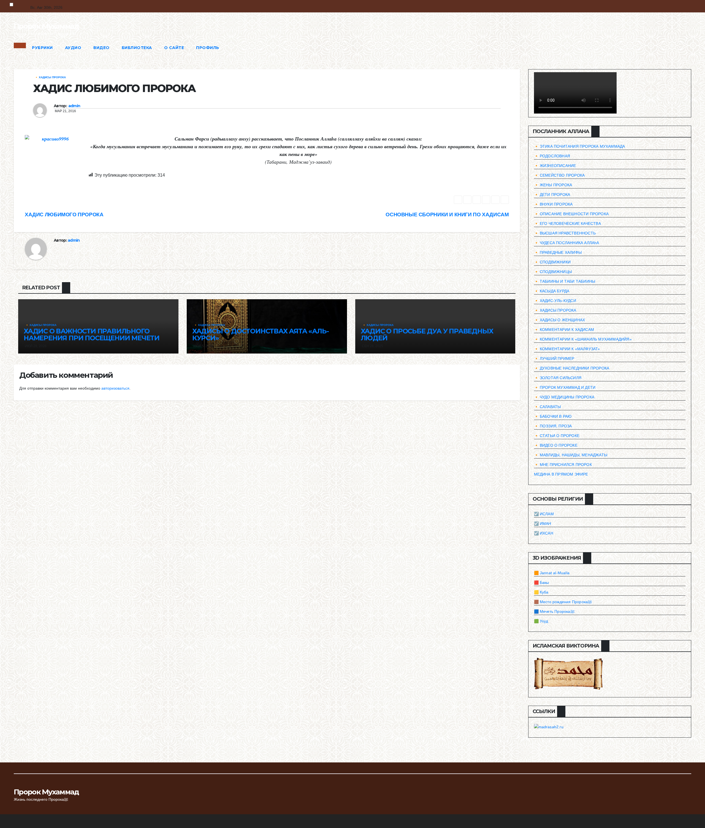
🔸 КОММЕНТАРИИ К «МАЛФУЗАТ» (567, 349)
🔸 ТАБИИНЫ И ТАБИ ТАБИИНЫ (564, 281)
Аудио (73, 47)
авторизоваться (115, 388)
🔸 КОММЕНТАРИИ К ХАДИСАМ (564, 329)
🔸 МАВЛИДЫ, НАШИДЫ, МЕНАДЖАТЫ (571, 455)
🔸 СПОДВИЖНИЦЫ (553, 271)
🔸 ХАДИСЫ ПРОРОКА (50, 77)
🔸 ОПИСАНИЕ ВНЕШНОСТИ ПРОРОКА (571, 214)
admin (74, 105)
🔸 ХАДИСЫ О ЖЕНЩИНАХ (559, 320)
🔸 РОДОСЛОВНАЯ (552, 156)
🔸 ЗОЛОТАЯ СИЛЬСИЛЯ (558, 378)
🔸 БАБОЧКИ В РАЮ (553, 416)
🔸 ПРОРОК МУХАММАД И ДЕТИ (565, 387)
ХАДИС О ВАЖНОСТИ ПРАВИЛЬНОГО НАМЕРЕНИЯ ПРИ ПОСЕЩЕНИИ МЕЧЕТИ (91, 334)
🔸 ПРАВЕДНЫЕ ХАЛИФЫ (558, 252)
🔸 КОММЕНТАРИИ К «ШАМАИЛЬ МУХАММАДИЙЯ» (583, 339)
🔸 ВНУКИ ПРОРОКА (553, 204)
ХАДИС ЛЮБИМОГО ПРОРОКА (64, 214)
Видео (101, 47)
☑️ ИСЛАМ (544, 514)
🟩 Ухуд (541, 621)
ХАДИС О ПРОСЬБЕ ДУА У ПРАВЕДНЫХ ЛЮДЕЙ (427, 334)
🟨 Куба (541, 592)
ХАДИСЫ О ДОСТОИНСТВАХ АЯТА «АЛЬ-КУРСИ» (260, 334)
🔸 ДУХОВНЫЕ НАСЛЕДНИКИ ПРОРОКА (571, 368)
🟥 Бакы (541, 582)
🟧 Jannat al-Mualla (552, 573)
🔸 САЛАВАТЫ (547, 406)
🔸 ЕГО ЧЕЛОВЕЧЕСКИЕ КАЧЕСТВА (567, 223)
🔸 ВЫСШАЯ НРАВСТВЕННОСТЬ (565, 233)
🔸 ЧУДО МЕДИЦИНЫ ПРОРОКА (564, 397)
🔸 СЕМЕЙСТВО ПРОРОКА (559, 175)
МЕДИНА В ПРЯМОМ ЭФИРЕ (561, 474)
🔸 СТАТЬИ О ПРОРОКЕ (557, 435)
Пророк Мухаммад (46, 26)
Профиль (207, 47)
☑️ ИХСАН (543, 533)
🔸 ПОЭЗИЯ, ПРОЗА (553, 426)
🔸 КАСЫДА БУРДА (552, 291)
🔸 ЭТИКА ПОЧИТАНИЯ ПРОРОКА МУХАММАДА (579, 146)
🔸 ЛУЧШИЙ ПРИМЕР (554, 358)
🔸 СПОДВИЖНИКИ (552, 262)
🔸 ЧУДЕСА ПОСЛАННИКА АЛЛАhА (566, 243)
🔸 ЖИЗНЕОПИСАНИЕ (555, 165)
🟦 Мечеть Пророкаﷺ (554, 611)
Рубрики (42, 47)
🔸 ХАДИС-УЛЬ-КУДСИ (555, 300)
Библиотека (137, 47)
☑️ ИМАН (542, 523)
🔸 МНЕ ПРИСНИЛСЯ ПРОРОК (563, 464)
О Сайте (174, 47)
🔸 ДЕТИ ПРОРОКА (552, 194)
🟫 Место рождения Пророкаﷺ (563, 602)
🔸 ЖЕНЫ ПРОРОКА (553, 185)
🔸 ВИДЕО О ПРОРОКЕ (555, 445)
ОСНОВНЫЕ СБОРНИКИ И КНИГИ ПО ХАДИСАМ (447, 214)
